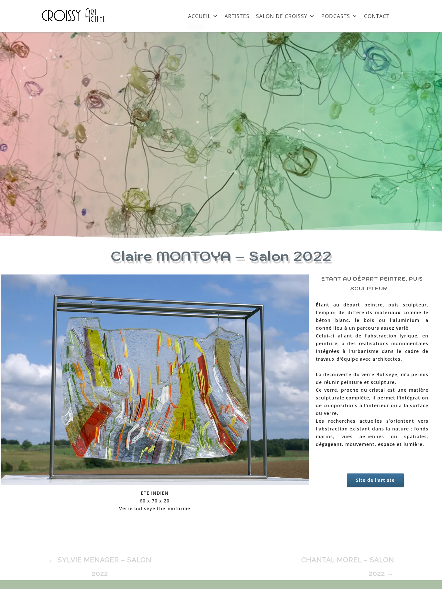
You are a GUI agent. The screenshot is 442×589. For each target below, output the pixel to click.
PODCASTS (335, 16)
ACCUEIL (199, 16)
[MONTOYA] (155, 380)
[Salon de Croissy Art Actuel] (78, 29)
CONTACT (377, 16)
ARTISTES (237, 16)
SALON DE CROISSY (281, 16)
